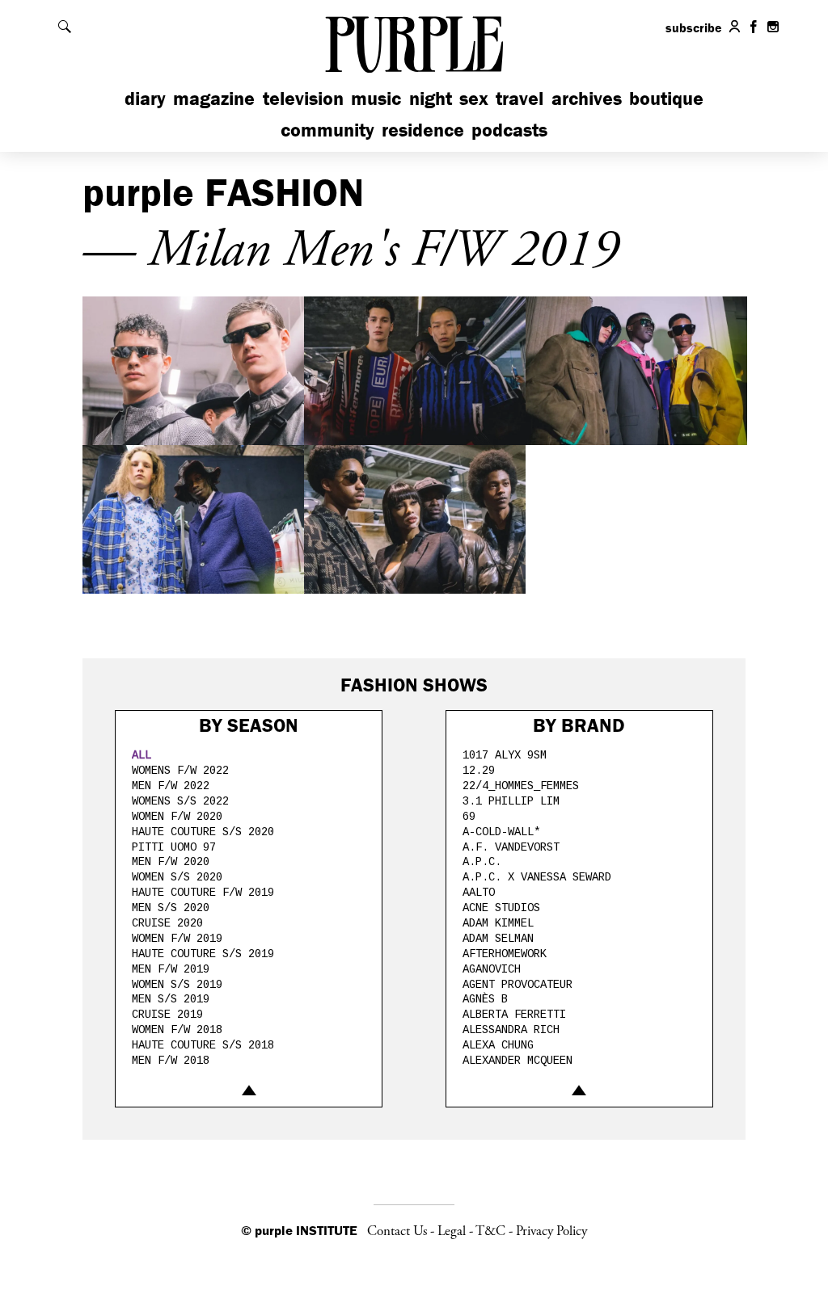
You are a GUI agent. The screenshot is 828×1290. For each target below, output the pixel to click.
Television (303, 98)
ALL (141, 755)
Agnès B (485, 999)
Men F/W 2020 (170, 861)
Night (430, 98)
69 (469, 816)
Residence (423, 129)
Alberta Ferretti (514, 1014)
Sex (473, 98)
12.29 (479, 770)
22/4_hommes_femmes (521, 785)
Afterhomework (505, 954)
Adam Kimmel (498, 923)
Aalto (479, 892)
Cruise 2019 (167, 1014)
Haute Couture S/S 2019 (203, 954)
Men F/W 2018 (170, 1060)
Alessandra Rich (511, 1029)
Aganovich (492, 969)
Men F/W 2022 (170, 785)
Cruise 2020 (167, 923)
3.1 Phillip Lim (511, 801)
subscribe (693, 27)
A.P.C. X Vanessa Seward (537, 877)
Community (327, 129)
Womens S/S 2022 (180, 801)
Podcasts (509, 129)
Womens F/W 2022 (180, 770)
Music (376, 98)
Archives (586, 98)
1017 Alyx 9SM (505, 755)
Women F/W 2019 (177, 938)
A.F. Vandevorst (511, 847)
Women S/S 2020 (177, 877)
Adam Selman (498, 938)
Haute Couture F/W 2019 (203, 892)
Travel (519, 98)
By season (248, 725)
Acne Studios (501, 907)
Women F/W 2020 (177, 816)
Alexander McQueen (517, 1060)
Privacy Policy (551, 1231)
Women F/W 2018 (177, 1029)
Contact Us (397, 1231)
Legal (451, 1231)
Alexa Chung (498, 1045)
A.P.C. (482, 861)
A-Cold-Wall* (501, 832)
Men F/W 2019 (170, 969)
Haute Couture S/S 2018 (203, 1045)
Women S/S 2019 (177, 984)
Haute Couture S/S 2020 (203, 832)
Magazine (214, 98)
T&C (490, 1231)
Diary (145, 98)
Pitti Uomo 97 (174, 847)
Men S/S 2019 (170, 999)
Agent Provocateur (517, 984)
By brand (579, 725)
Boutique (666, 98)
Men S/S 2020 (170, 907)
